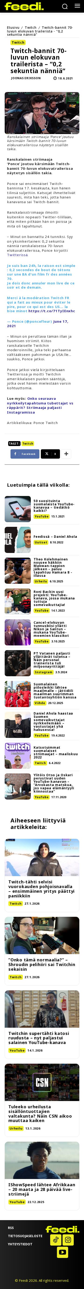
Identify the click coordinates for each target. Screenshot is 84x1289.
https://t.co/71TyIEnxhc (51, 310)
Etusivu (13, 27)
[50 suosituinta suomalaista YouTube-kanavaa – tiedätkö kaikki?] (18, 509)
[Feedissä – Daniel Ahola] (18, 540)
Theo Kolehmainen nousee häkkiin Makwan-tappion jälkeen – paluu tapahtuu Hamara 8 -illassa (53, 567)
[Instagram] (68, 1240)
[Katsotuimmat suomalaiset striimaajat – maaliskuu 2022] (18, 756)
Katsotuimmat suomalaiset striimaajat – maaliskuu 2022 (56, 752)
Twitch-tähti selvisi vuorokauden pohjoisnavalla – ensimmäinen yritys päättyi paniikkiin (41, 888)
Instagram (43, 672)
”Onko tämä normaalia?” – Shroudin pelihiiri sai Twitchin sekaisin (41, 964)
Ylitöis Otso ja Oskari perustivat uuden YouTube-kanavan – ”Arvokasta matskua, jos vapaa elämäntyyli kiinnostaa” (54, 783)
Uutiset (41, 542)
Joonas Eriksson (26, 78)
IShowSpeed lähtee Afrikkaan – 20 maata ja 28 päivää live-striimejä (41, 1189)
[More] (66, 454)
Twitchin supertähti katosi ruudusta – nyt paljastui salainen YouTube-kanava (38, 1037)
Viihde (40, 703)
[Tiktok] (55, 1240)
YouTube (42, 516)
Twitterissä (17, 254)
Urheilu (41, 581)
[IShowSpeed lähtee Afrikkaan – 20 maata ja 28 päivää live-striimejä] (42, 1160)
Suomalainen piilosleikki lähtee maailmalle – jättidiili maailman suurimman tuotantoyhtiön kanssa (55, 690)
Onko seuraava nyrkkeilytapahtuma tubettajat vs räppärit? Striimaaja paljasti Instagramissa (40, 405)
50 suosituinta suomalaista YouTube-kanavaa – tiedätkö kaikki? (54, 506)
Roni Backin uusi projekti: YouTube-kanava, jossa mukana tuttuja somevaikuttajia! (54, 598)
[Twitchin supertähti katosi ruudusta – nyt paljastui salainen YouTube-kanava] (42, 1009)
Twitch (31, 27)
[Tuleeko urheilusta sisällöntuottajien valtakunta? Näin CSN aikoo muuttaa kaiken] (42, 1082)
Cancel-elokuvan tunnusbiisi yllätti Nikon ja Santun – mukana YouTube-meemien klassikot (51, 629)
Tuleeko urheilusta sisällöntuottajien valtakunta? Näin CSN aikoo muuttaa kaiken (40, 1113)
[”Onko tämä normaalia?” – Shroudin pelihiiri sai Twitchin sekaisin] (42, 935)
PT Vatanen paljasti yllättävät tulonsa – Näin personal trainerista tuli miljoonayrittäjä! (52, 660)
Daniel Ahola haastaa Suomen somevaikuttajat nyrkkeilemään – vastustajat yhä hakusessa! (53, 721)
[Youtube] (62, 1252)
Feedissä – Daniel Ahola (55, 536)
